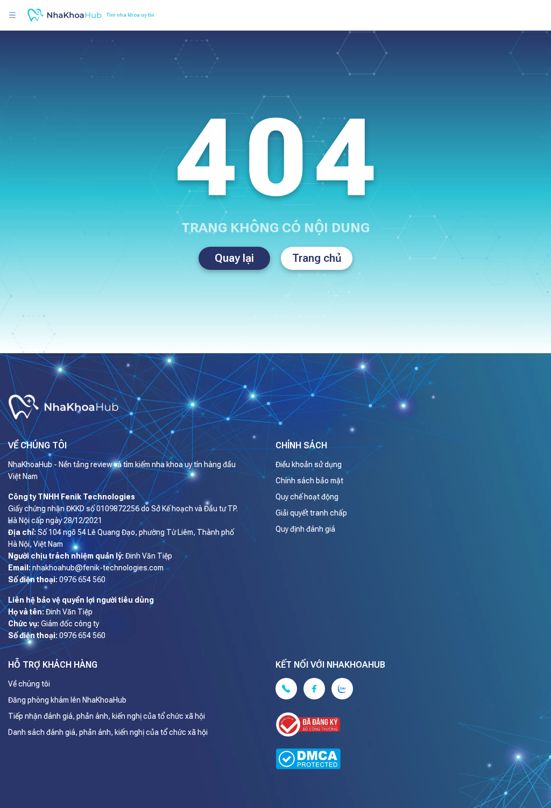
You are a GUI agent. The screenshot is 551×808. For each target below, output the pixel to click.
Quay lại (234, 258)
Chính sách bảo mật (309, 480)
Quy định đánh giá (305, 529)
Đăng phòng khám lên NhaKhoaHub (67, 700)
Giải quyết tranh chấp (311, 513)
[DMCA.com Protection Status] (401, 760)
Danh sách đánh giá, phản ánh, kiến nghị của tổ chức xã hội (108, 732)
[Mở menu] (12, 15)
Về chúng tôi (29, 684)
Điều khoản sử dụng (309, 464)
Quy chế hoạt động (307, 496)
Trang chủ (317, 258)
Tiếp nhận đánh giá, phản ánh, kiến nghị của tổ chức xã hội (106, 716)
